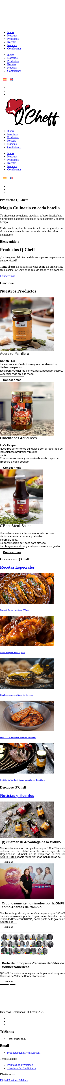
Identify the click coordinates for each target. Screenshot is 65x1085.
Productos (13, 38)
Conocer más (7, 276)
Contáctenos (14, 48)
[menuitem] (4, 79)
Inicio (10, 32)
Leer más (8, 862)
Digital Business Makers (14, 1080)
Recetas (11, 42)
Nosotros (12, 35)
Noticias (12, 45)
